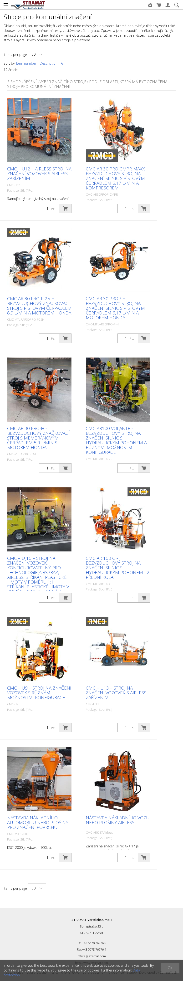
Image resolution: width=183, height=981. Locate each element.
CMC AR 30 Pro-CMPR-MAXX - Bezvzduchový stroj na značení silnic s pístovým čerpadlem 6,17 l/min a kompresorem (116, 178)
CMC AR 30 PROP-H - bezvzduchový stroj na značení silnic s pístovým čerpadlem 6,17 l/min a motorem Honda (115, 308)
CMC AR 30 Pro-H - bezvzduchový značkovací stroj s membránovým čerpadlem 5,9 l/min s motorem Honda (38, 437)
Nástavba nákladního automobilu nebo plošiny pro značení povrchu (37, 822)
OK (170, 968)
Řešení (30, 81)
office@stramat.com (91, 956)
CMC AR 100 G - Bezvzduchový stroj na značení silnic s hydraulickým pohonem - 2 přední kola (117, 567)
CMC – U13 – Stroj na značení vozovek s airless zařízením (116, 693)
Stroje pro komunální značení (38, 86)
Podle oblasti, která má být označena (128, 81)
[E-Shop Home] (28, 5)
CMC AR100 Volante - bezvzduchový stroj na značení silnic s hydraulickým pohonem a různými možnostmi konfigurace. (116, 440)
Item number (26, 63)
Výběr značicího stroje (63, 81)
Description (48, 63)
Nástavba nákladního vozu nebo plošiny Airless (117, 820)
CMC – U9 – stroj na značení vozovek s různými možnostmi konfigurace (39, 693)
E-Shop (14, 81)
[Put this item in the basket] (65, 208)
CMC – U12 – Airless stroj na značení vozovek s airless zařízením (39, 173)
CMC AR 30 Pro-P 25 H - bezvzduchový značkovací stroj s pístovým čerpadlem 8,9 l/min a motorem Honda (39, 305)
